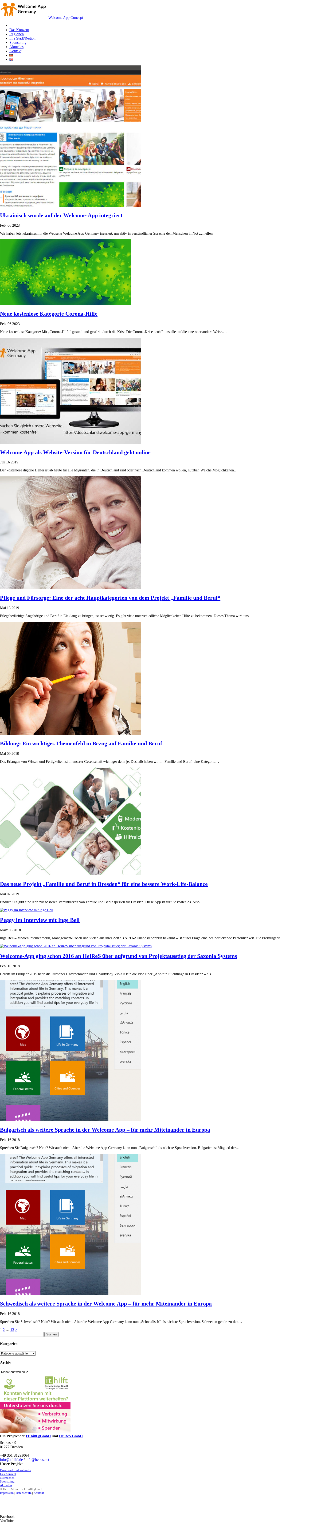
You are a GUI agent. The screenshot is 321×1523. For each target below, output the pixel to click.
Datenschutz (23, 1493)
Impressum (7, 1493)
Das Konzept (8, 1474)
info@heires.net (37, 1460)
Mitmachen (7, 1477)
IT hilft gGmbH (38, 1436)
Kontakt (39, 1493)
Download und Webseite (15, 1470)
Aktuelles (6, 1485)
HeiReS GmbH (71, 1436)
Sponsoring (7, 1481)
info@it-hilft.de (11, 1460)
